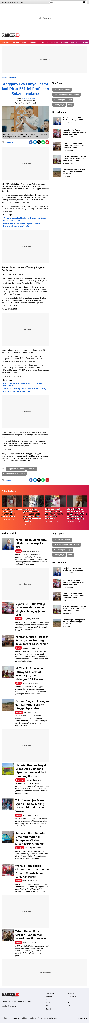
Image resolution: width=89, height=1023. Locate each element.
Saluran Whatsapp (52, 1018)
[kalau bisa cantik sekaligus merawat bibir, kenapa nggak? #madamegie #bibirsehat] (55, 501)
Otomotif (64, 42)
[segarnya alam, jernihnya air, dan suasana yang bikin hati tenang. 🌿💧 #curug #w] (33, 501)
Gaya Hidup (75, 42)
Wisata (85, 42)
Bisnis (24, 42)
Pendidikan (34, 42)
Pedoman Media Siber (18, 1018)
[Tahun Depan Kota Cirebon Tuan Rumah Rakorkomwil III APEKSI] (8, 935)
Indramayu (20, 780)
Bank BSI (31, 468)
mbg (70, 104)
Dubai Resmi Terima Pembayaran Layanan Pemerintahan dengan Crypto (22, 224)
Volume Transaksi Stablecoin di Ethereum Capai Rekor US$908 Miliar (24, 219)
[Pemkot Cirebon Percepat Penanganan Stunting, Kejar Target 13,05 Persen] (57, 146)
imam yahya (59, 104)
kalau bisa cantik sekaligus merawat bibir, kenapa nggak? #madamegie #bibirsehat (54, 514)
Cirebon (19, 712)
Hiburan (71, 1003)
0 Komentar (9, 142)
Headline (19, 848)
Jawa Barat (6, 42)
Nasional (16, 42)
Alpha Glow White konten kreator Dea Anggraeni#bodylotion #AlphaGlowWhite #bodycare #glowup (77, 514)
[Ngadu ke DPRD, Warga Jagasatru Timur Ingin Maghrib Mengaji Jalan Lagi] (57, 133)
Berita (18, 551)
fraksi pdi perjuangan (63, 99)
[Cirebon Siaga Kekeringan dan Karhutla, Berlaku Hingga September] (57, 172)
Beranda (5, 77)
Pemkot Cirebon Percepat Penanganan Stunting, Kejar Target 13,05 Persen (73, 145)
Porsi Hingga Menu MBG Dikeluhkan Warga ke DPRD (73, 119)
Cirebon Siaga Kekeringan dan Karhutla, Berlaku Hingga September (74, 171)
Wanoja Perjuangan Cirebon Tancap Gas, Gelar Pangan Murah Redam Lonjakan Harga (32, 871)
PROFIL (13, 77)
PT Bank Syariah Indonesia (14, 473)
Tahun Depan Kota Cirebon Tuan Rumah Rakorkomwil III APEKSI (30, 934)
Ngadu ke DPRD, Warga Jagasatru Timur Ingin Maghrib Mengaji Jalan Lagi (74, 132)
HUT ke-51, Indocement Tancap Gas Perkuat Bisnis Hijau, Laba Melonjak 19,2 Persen (74, 158)
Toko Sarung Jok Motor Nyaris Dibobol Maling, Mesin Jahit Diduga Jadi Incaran (30, 805)
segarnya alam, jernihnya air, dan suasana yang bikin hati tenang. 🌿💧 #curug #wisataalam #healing (32, 515)
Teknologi (54, 42)
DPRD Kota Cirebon (62, 89)
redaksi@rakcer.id (9, 1006)
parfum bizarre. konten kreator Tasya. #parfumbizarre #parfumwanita (12, 512)
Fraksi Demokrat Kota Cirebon (66, 94)
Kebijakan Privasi (36, 1018)
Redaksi (5, 1018)
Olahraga (44, 42)
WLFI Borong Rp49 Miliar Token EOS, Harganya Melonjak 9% (24, 384)
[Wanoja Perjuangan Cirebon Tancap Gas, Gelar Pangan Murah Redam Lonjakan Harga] (8, 870)
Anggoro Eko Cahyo (15, 468)
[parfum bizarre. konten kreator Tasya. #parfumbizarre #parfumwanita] (12, 501)
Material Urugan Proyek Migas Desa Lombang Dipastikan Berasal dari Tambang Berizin (31, 770)
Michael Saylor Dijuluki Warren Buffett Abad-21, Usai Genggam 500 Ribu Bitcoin (24, 390)
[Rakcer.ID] (11, 35)
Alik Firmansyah (28, 98)
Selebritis (71, 1006)
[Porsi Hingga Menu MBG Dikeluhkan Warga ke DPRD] (57, 121)
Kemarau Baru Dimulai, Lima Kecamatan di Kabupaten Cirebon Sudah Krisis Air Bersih (30, 838)
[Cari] (84, 2)
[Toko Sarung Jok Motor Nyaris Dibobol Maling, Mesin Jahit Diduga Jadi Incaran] (8, 804)
